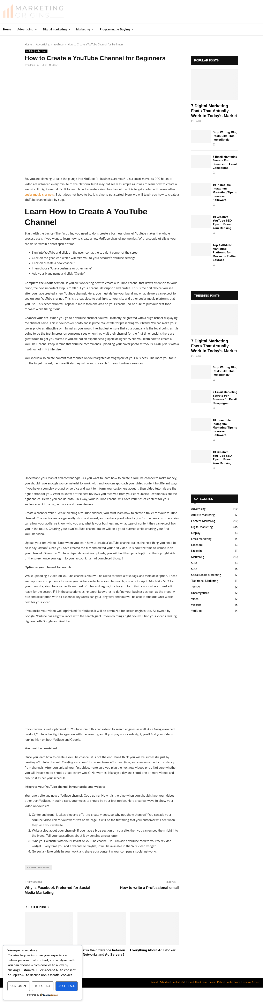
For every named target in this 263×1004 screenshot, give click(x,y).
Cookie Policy (233, 982)
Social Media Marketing (206, 575)
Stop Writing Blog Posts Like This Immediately (225, 136)
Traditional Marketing (204, 581)
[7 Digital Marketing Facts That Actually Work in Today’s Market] (214, 84)
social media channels (39, 194)
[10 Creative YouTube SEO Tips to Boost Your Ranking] (201, 221)
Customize (18, 986)
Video (194, 599)
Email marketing (201, 539)
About (154, 982)
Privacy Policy (216, 982)
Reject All (42, 986)
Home (7, 29)
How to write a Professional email (149, 888)
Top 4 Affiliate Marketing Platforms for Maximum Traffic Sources (224, 252)
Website (196, 605)
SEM (194, 563)
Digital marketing (55, 29)
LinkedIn (196, 551)
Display (195, 533)
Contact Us (178, 982)
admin (31, 65)
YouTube (29, 51)
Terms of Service (251, 982)
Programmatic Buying (115, 29)
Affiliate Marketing (203, 515)
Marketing (83, 29)
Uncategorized (200, 593)
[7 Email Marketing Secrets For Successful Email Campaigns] (201, 161)
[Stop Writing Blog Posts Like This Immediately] (201, 136)
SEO (194, 569)
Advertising (25, 29)
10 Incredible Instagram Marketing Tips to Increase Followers (225, 192)
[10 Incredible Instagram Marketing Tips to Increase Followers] (201, 189)
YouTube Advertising (38, 868)
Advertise (165, 982)
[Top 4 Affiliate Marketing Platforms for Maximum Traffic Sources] (201, 249)
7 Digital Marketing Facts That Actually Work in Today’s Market (214, 111)
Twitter (195, 587)
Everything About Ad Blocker (152, 950)
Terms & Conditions (196, 982)
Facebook (197, 545)
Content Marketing (203, 521)
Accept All (67, 986)
